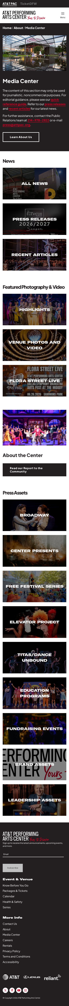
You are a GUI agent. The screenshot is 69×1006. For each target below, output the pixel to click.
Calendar (8, 896)
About (18, 28)
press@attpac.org (16, 125)
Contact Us (10, 923)
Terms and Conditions (16, 956)
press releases (55, 104)
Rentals (7, 945)
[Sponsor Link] (11, 977)
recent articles (19, 108)
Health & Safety (12, 901)
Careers (8, 940)
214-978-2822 (38, 120)
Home (7, 28)
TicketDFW (28, 4)
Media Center (11, 934)
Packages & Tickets (15, 890)
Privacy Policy (11, 951)
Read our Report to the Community (26, 469)
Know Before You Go (15, 885)
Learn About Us (21, 137)
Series (7, 907)
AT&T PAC (10, 4)
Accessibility (11, 962)
